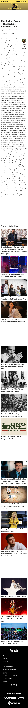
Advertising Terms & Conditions (9, 669)
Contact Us (5, 681)
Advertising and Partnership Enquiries (10, 675)
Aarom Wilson (16, 30)
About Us (5, 658)
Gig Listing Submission (7, 678)
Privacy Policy (6, 661)
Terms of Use (5, 663)
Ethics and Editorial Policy (8, 666)
